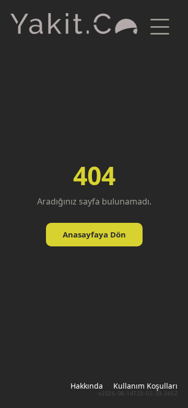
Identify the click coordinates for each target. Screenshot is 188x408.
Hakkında (86, 386)
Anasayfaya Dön (94, 234)
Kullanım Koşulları (145, 386)
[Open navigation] (159, 27)
